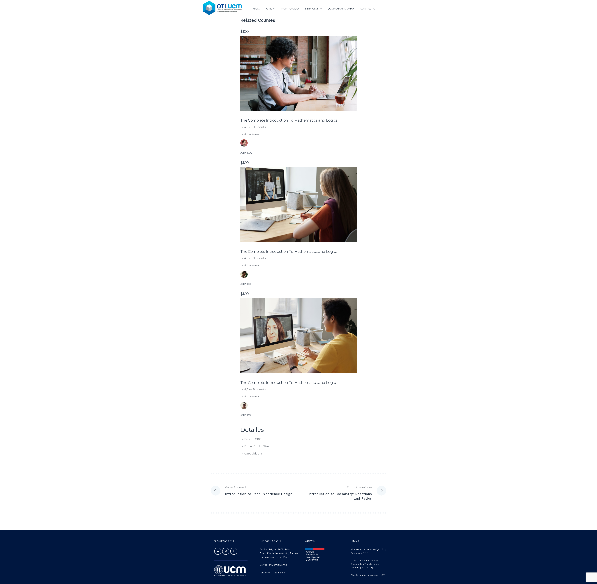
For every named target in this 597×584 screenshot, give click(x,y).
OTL (269, 8)
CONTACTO (367, 8)
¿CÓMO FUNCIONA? (341, 8)
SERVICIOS (312, 8)
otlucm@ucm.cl (278, 564)
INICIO (256, 8)
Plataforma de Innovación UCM (368, 575)
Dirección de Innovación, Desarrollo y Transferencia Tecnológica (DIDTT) (365, 564)
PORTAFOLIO (290, 8)
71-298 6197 (277, 572)
